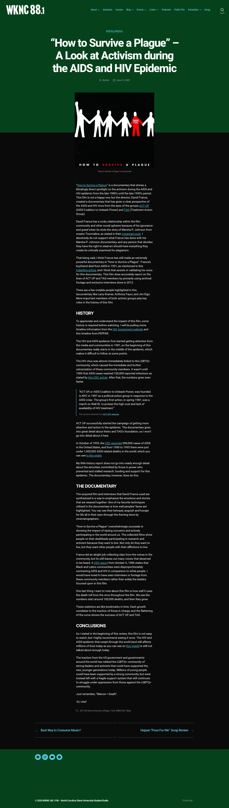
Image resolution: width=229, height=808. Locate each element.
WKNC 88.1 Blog (123, 710)
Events (140, 9)
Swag (207, 9)
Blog (128, 9)
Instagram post (131, 233)
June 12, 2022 (123, 80)
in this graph (94, 455)
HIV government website (128, 329)
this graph (132, 646)
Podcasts (166, 9)
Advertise (107, 9)
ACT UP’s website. (111, 414)
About (94, 9)
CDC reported (113, 443)
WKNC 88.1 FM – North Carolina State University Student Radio (75, 800)
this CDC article (97, 377)
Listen (152, 9)
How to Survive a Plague (92, 185)
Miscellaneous (114, 31)
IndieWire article (86, 270)
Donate (119, 9)
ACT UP (144, 205)
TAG (126, 209)
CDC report (101, 562)
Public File (179, 9)
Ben (107, 80)
